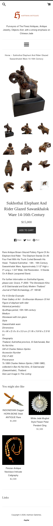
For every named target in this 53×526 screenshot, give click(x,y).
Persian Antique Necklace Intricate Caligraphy (13, 471)
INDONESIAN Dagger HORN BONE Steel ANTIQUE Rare (13, 413)
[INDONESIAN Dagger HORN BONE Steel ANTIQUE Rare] (13, 399)
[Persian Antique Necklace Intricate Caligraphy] (13, 450)
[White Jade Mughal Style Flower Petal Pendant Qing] (40, 403)
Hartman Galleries (33, 514)
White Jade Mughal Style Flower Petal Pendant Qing (40, 422)
